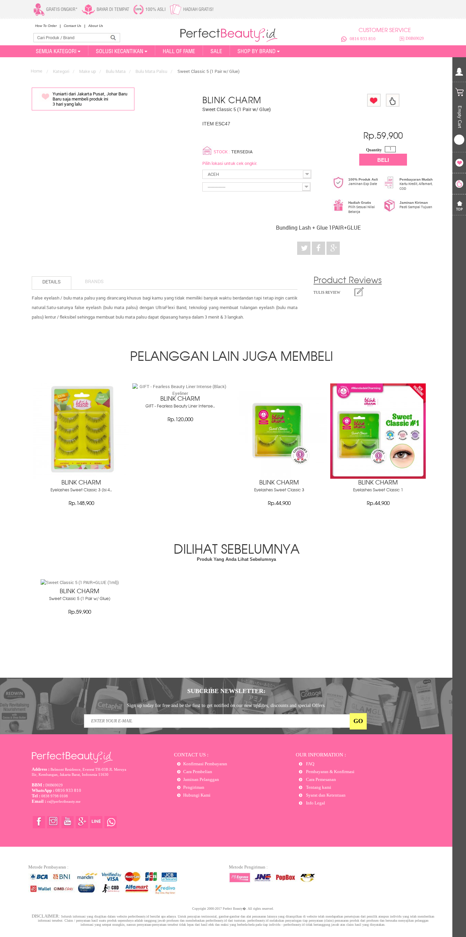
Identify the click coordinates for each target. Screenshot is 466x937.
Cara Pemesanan (320, 779)
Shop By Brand (256, 51)
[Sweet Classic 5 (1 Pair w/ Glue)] (80, 582)
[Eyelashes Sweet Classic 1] (378, 477)
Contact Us (72, 26)
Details (51, 281)
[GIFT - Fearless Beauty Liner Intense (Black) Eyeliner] (180, 393)
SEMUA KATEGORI (56, 51)
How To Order (46, 26)
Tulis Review (327, 292)
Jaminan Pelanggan (201, 779)
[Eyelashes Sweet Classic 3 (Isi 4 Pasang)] (81, 477)
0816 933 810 (363, 38)
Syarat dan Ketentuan (325, 795)
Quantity (374, 150)
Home (36, 71)
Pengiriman (193, 787)
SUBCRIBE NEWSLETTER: (226, 691)
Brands (94, 281)
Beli (383, 160)
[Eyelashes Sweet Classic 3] (279, 477)
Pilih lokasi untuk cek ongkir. (229, 163)
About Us (95, 26)
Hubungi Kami (196, 795)
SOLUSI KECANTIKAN (119, 51)
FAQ (309, 763)
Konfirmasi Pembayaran (205, 763)
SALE (216, 51)
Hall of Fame (179, 51)
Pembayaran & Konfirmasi (329, 771)
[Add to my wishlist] (374, 100)
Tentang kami (318, 787)
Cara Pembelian (197, 771)
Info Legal (315, 802)
